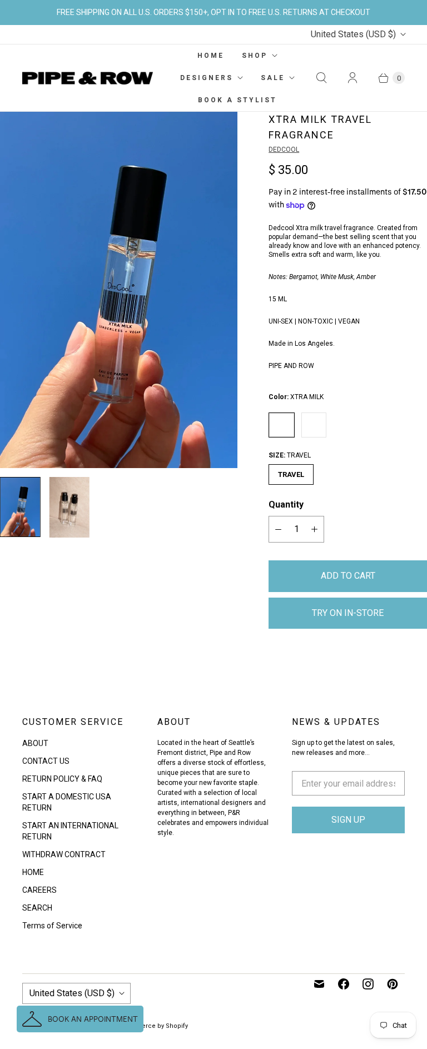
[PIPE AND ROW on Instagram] (368, 984)
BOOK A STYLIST (237, 100)
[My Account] (352, 77)
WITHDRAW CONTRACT (64, 854)
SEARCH (37, 907)
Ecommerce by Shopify (153, 1026)
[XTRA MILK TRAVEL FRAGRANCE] (118, 290)
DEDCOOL (284, 149)
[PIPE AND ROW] (87, 78)
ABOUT (35, 743)
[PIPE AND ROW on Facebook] (343, 984)
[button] (80, 1019)
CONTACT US (45, 761)
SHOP (254, 55)
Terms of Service (52, 925)
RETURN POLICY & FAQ (62, 778)
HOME (210, 55)
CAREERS (39, 890)
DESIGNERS (206, 78)
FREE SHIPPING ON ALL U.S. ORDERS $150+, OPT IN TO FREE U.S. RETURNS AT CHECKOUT (213, 12)
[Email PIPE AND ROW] (319, 984)
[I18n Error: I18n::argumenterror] (20, 507)
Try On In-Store (348, 613)
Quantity (286, 504)
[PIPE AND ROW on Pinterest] (392, 984)
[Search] (321, 77)
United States (353, 34)
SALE (273, 78)
